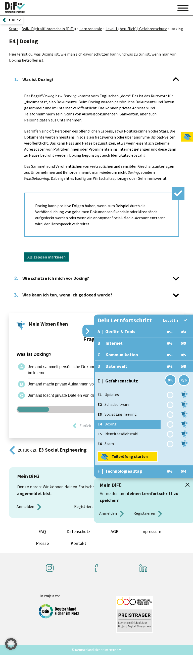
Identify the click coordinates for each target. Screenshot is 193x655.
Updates (108, 394)
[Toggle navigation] (183, 7)
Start (13, 28)
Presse (42, 543)
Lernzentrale (90, 28)
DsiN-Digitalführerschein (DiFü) (49, 28)
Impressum (150, 531)
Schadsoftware (113, 404)
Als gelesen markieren (46, 256)
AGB (115, 531)
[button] (11, 644)
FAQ (42, 531)
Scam (106, 443)
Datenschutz (78, 531)
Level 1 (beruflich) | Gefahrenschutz (136, 28)
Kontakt (78, 543)
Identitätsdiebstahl (118, 433)
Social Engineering (117, 414)
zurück (15, 19)
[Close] (187, 485)
